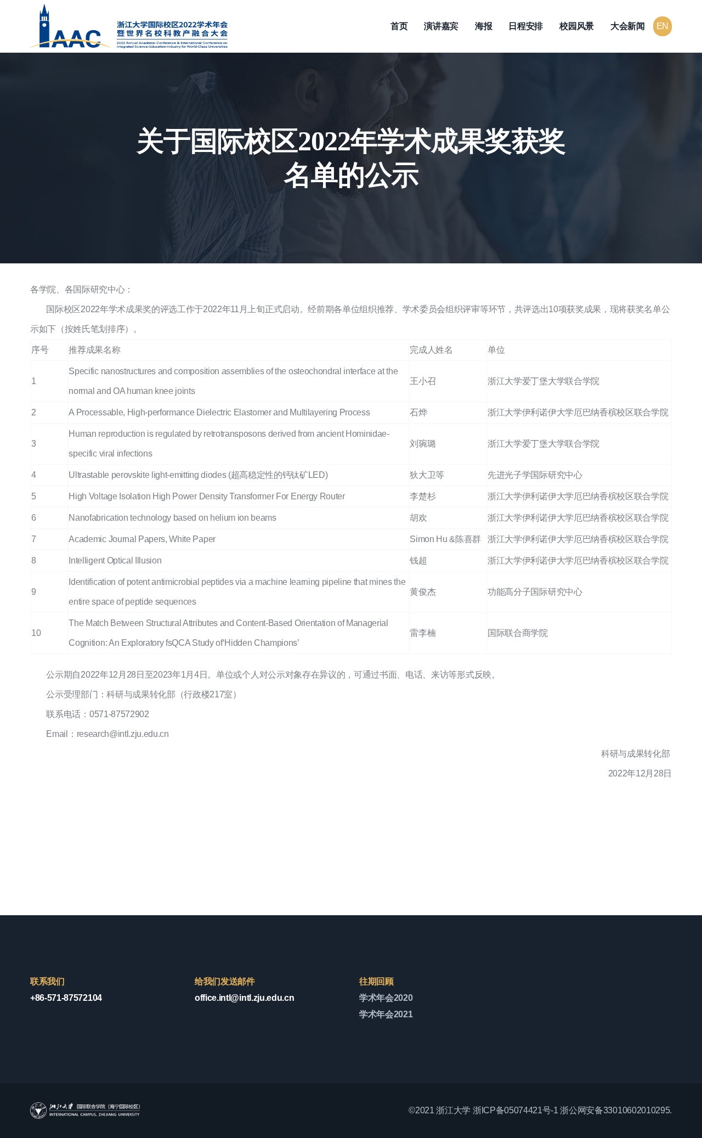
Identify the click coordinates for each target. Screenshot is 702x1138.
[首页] (129, 26)
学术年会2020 (385, 997)
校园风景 (576, 26)
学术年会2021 (385, 1014)
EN (662, 26)
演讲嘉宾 (441, 26)
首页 (398, 26)
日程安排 (525, 26)
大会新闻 (627, 26)
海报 (483, 26)
